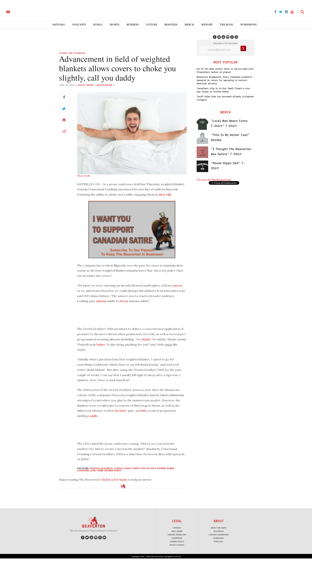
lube (144, 410)
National (58, 24)
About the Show (218, 528)
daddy (146, 339)
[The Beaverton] (20, 11)
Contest (177, 528)
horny (124, 301)
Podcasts (79, 24)
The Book (226, 24)
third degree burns (109, 470)
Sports (114, 24)
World (97, 24)
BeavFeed (170, 24)
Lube (93, 470)
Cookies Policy (177, 542)
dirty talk (165, 194)
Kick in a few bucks (114, 479)
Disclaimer (176, 531)
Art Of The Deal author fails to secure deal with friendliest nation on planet (225, 70)
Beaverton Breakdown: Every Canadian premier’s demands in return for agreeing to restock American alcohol (224, 80)
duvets (177, 285)
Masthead (219, 531)
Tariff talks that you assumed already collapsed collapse (225, 98)
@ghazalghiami (104, 85)
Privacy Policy (177, 545)
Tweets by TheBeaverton (214, 179)
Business (132, 24)
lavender (121, 410)
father (100, 344)
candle (93, 416)
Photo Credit (83, 175)
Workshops (248, 24)
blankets (107, 468)
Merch (189, 24)
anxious (101, 301)
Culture (151, 24)
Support (207, 24)
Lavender (83, 470)
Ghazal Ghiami (86, 85)
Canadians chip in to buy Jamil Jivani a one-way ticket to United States (224, 90)
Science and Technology (72, 53)
